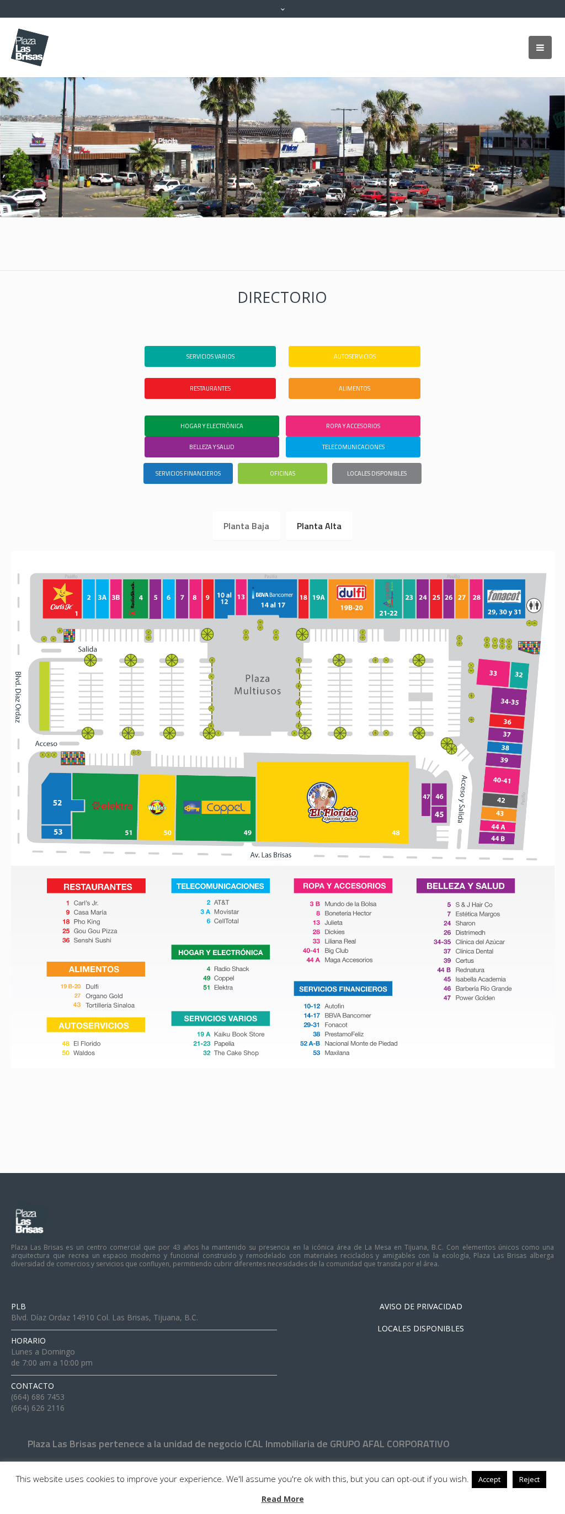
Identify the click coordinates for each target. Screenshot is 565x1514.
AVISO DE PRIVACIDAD (421, 1306)
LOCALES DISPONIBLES (420, 1328)
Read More (283, 1499)
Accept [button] (489, 1479)
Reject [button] (529, 1479)
